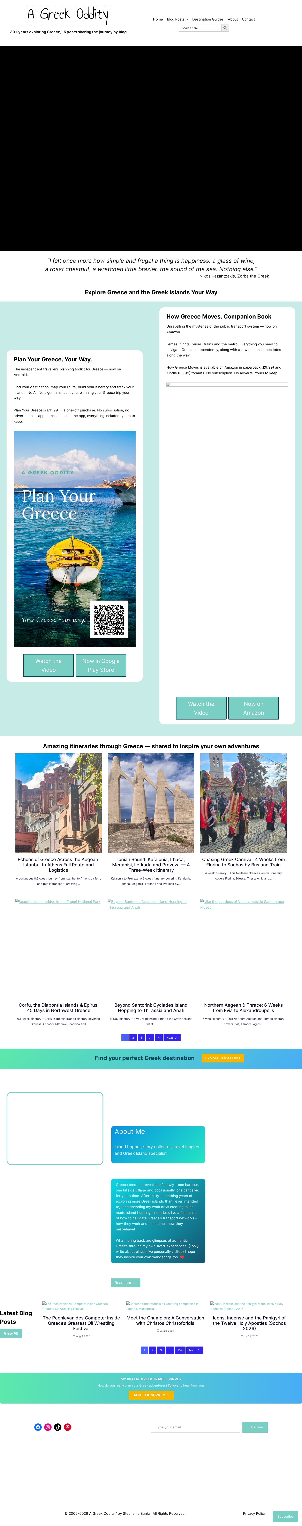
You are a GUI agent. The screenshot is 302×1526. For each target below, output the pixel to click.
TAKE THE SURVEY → (151, 1508)
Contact (248, 19)
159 (180, 1463)
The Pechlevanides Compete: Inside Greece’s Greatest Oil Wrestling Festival (81, 1436)
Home (158, 19)
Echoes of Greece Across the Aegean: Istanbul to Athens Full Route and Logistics (58, 865)
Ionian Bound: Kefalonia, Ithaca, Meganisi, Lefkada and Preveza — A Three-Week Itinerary (151, 865)
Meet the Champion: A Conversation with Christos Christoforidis (165, 1433)
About (233, 19)
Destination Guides (208, 19)
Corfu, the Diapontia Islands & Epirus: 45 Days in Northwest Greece (59, 1007)
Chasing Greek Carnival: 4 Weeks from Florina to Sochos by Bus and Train (243, 862)
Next (169, 1037)
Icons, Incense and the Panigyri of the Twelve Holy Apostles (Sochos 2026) (249, 1436)
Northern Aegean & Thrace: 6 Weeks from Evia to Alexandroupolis (243, 1007)
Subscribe (285, 1516)
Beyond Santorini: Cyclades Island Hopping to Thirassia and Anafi (151, 1007)
